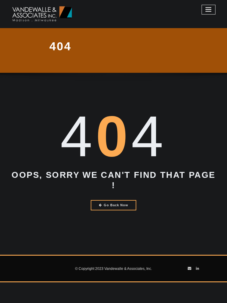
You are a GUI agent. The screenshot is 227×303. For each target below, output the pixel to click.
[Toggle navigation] (209, 9)
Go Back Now (116, 205)
